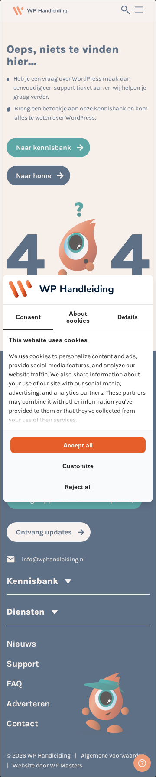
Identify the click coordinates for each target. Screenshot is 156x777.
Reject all (78, 486)
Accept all (78, 445)
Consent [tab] (28, 317)
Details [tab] (127, 317)
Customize (78, 466)
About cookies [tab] (78, 317)
